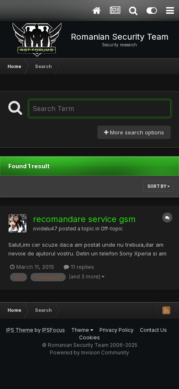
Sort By (157, 186)
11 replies (81, 266)
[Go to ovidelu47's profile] (17, 223)
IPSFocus (53, 330)
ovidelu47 (45, 229)
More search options (136, 132)
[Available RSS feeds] (166, 310)
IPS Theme (19, 330)
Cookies (89, 337)
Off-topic (112, 229)
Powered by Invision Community (89, 352)
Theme (80, 330)
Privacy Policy (116, 330)
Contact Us (153, 330)
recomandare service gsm (84, 219)
